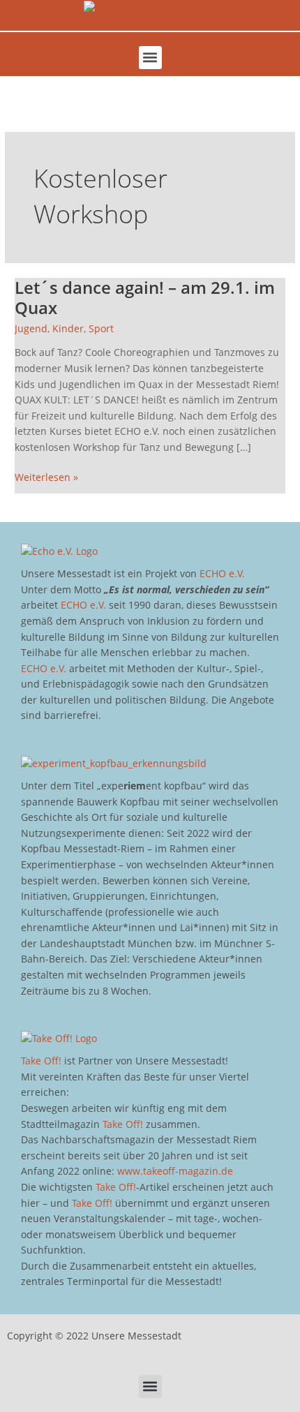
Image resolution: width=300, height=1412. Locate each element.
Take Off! (41, 1060)
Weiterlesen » (46, 477)
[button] (150, 57)
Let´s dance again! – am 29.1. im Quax (145, 297)
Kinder (68, 328)
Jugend (31, 328)
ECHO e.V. (222, 573)
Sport (101, 328)
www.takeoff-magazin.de (175, 1170)
